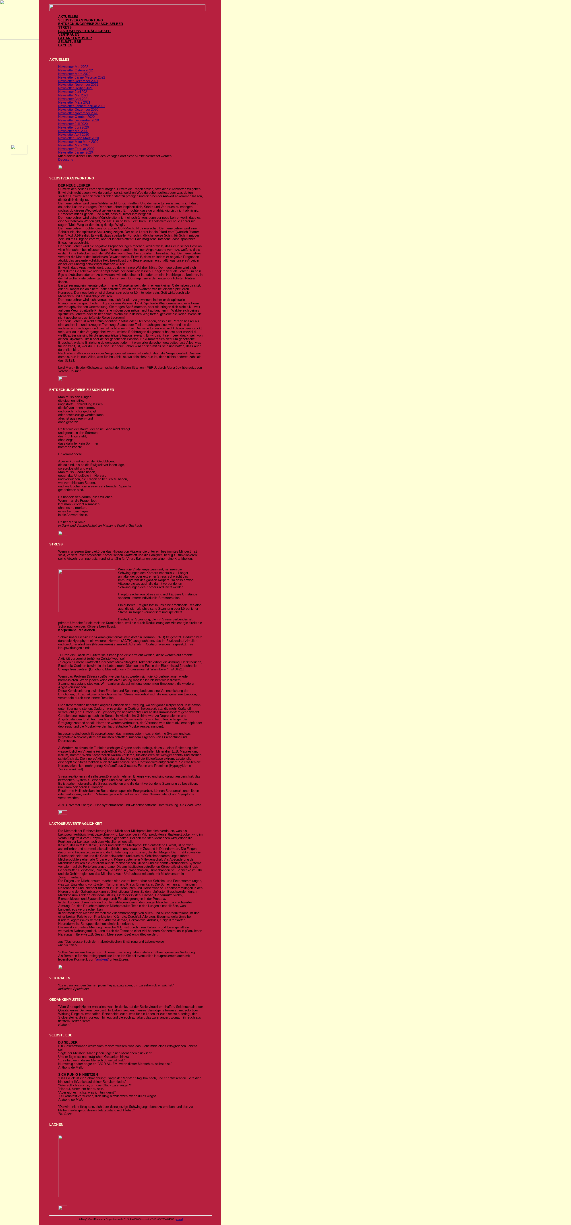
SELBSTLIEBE (69, 42)
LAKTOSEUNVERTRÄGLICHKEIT (84, 31)
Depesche (65, 159)
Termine (19, 81)
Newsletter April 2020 (73, 134)
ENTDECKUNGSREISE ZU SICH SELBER (90, 24)
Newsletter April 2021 (73, 99)
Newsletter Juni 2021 (73, 92)
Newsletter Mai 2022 (73, 67)
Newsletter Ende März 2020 (78, 138)
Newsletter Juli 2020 (73, 124)
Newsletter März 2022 (74, 74)
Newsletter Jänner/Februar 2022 (81, 77)
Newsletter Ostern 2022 (75, 70)
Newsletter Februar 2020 (76, 149)
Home (19, 57)
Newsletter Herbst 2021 (75, 88)
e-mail (179, 1219)
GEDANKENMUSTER (75, 38)
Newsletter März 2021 (74, 102)
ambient (102, 959)
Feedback (19, 106)
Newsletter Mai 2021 (73, 95)
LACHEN (65, 45)
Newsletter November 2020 (78, 113)
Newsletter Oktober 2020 (76, 117)
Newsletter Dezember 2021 (78, 81)
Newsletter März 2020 (74, 145)
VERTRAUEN (68, 34)
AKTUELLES (68, 17)
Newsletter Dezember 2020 (78, 109)
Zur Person (20, 118)
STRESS (65, 27)
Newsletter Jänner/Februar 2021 (81, 106)
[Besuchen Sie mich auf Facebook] (19, 153)
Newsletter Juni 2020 (73, 127)
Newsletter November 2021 (78, 84)
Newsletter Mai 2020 (73, 131)
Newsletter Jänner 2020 (75, 152)
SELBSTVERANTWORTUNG (80, 20)
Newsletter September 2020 (78, 120)
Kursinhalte (20, 69)
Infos (19, 94)
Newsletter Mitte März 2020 (78, 142)
